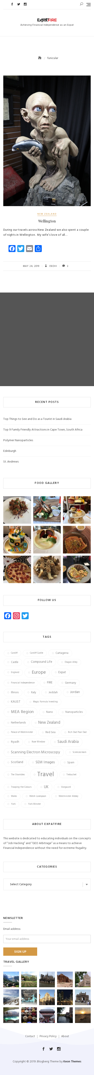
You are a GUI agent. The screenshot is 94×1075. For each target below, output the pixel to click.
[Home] (40, 58)
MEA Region (22, 711)
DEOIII (53, 266)
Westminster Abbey (68, 796)
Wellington (47, 221)
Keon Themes (72, 1061)
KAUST (16, 701)
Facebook (12, 4)
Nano (49, 712)
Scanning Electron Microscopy (35, 752)
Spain (70, 762)
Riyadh (15, 742)
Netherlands (18, 722)
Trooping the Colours (21, 787)
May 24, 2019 (31, 266)
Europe (39, 672)
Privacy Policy (48, 1036)
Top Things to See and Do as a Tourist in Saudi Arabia (37, 419)
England (15, 672)
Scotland (17, 762)
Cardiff (14, 653)
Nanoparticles (74, 712)
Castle (14, 662)
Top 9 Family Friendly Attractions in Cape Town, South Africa (42, 429)
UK (46, 787)
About (65, 1036)
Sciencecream (79, 752)
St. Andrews (11, 461)
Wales (14, 796)
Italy (33, 692)
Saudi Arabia (68, 742)
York (13, 804)
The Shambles (18, 775)
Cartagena (62, 653)
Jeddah (53, 692)
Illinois (15, 692)
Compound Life (41, 662)
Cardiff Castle (36, 653)
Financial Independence (23, 683)
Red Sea (50, 732)
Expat (62, 672)
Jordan (75, 692)
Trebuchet (71, 775)
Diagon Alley (71, 662)
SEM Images (45, 762)
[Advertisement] (47, 339)
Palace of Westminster (22, 732)
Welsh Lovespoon (37, 796)
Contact (30, 1036)
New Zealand (47, 214)
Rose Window (38, 742)
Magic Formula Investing (45, 702)
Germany (70, 683)
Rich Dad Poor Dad (77, 732)
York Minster (34, 804)
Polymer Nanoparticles (18, 440)
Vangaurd (66, 787)
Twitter (18, 4)
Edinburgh (9, 451)
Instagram (25, 4)
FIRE (49, 682)
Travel (45, 774)
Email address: (12, 929)
